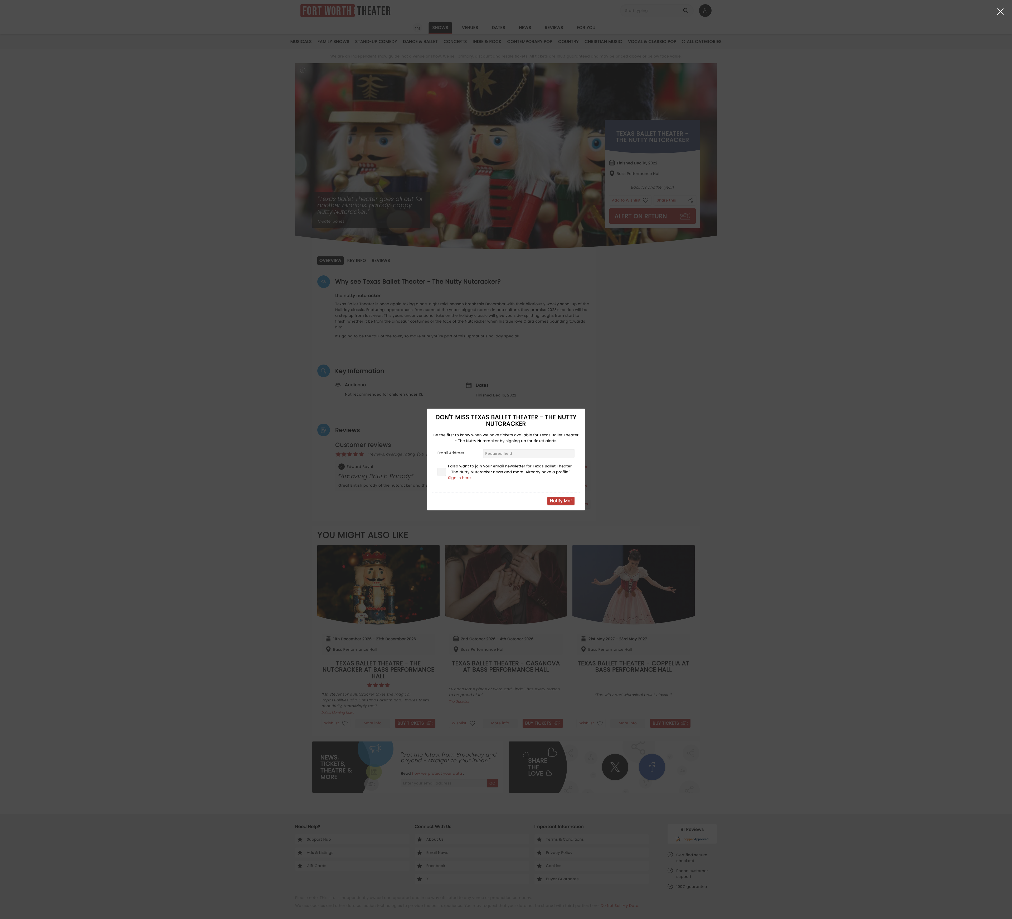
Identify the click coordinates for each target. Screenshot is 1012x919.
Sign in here (459, 477)
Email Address (450, 453)
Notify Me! (561, 501)
